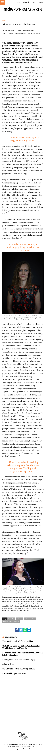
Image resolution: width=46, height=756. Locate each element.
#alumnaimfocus (30, 619)
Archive (35, 2)
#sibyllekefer (7, 622)
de (19, 2)
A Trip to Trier (8, 664)
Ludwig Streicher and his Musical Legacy (18, 659)
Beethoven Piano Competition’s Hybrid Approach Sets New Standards (22, 653)
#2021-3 (11, 619)
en (16, 2)
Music (4, 20)
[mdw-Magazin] (23, 6)
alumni (16, 622)
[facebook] (17, 630)
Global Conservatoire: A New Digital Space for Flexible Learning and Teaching (21, 647)
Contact (41, 2)
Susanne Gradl (9, 30)
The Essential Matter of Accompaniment (18, 668)
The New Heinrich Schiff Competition (17, 641)
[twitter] (21, 630)
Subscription (26, 2)
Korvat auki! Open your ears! (14, 673)
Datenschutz (26, 749)
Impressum (19, 749)
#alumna (19, 619)
